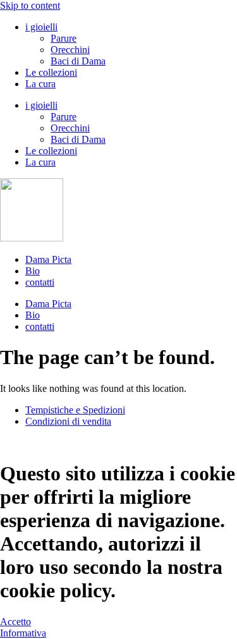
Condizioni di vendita (68, 421)
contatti (39, 282)
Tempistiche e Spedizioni (75, 410)
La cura (40, 83)
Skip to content (30, 5)
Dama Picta (48, 259)
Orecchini (70, 49)
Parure (63, 38)
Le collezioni (51, 72)
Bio (32, 270)
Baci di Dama (78, 61)
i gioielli (41, 26)
